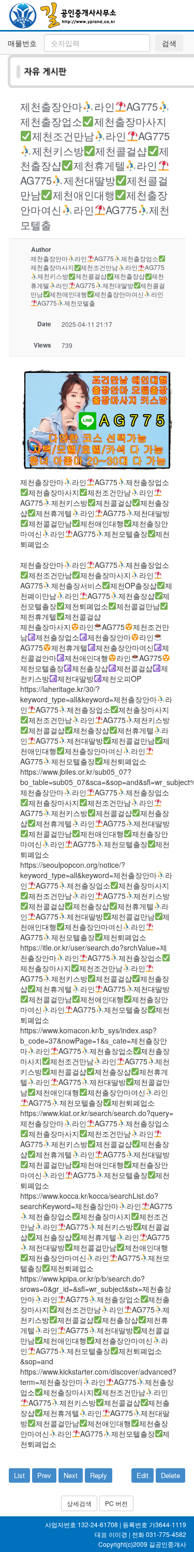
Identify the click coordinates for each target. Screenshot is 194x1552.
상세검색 (79, 1503)
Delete (170, 1475)
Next (71, 1475)
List (19, 1475)
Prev (44, 1475)
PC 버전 (116, 1503)
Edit (142, 1475)
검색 (169, 43)
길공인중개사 (167, 1544)
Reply (98, 1475)
